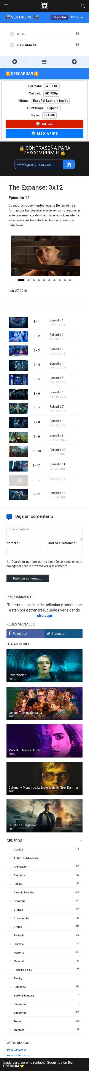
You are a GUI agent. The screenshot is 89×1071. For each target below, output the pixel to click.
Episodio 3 (57, 349)
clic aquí (44, 615)
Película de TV (23, 969)
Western (19, 1029)
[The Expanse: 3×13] (74, 61)
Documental (21, 918)
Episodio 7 (57, 406)
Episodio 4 (57, 363)
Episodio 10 (57, 450)
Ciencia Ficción (23, 892)
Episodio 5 (57, 378)
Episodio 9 (57, 435)
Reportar (59, 17)
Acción (18, 849)
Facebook (20, 634)
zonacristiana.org (18, 1055)
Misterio (19, 952)
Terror (18, 1021)
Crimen (18, 909)
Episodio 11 (57, 464)
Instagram (59, 634)
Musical (19, 961)
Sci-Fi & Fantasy (24, 995)
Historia (19, 944)
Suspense (20, 1004)
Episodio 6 (57, 392)
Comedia (19, 901)
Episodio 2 (57, 334)
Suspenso (20, 1012)
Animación (20, 866)
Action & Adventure (26, 858)
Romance (20, 987)
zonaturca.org (16, 1049)
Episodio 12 (57, 478)
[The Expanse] (44, 61)
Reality (18, 978)
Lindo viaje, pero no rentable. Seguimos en (38, 1064)
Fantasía (19, 935)
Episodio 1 (57, 320)
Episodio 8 (57, 421)
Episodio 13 (57, 493)
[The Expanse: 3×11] (14, 61)
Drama (18, 926)
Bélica (18, 883)
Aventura (19, 875)
